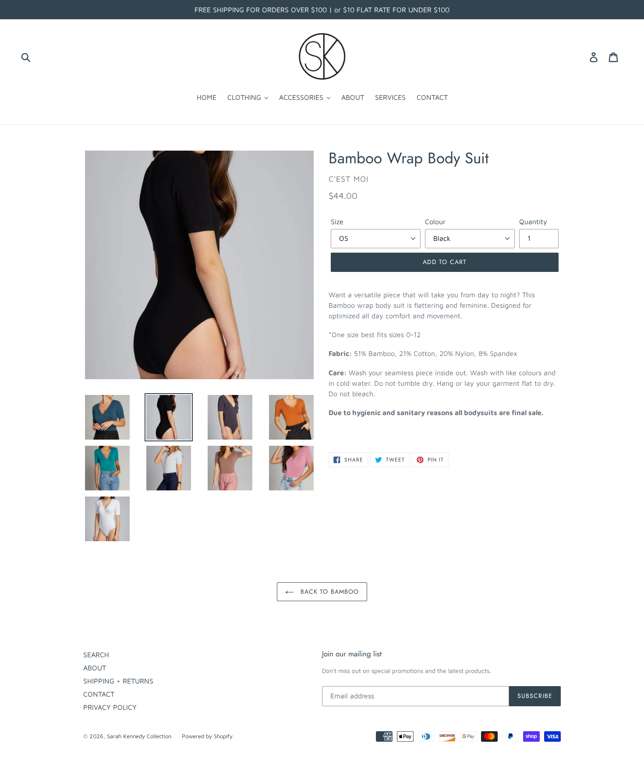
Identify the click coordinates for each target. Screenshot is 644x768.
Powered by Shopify (207, 736)
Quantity (533, 221)
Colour (435, 221)
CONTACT (98, 694)
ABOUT (94, 668)
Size (337, 221)
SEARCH (96, 655)
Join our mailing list (352, 653)
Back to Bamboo (328, 591)
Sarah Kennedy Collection (140, 736)
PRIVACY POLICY (110, 707)
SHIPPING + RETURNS (118, 681)
